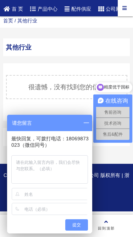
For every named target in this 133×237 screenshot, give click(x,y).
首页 (8, 20)
